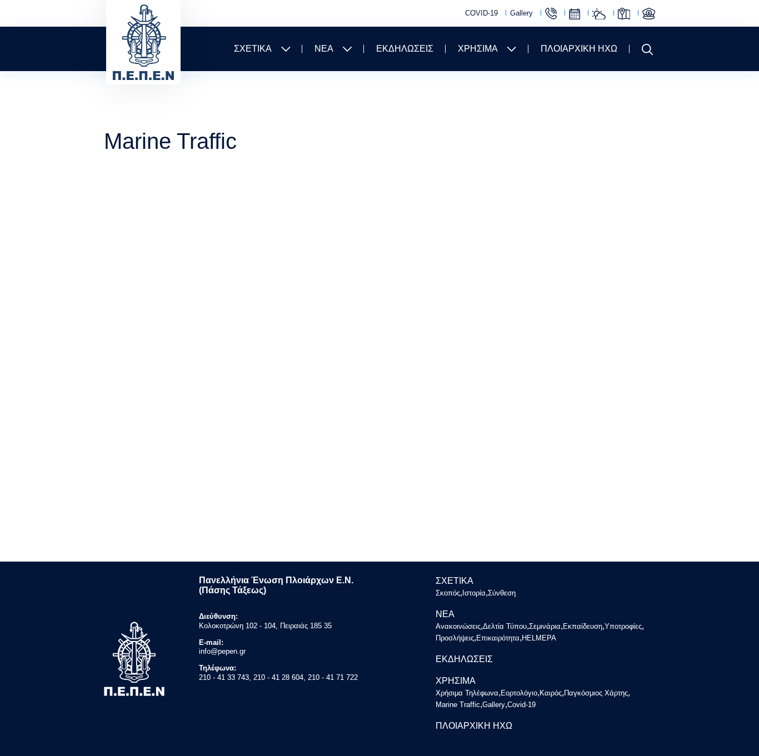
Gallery (521, 13)
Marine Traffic (648, 13)
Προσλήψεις (455, 638)
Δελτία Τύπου (505, 626)
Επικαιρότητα (498, 638)
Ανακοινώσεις (458, 626)
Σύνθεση (502, 593)
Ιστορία (474, 593)
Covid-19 (521, 704)
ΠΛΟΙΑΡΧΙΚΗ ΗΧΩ (579, 48)
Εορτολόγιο (574, 13)
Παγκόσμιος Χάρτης (624, 13)
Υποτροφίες (623, 626)
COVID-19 (481, 13)
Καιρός (599, 13)
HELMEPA (539, 638)
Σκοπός (448, 593)
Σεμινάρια (545, 626)
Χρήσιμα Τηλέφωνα (551, 13)
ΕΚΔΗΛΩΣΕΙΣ (404, 48)
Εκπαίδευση (582, 626)
